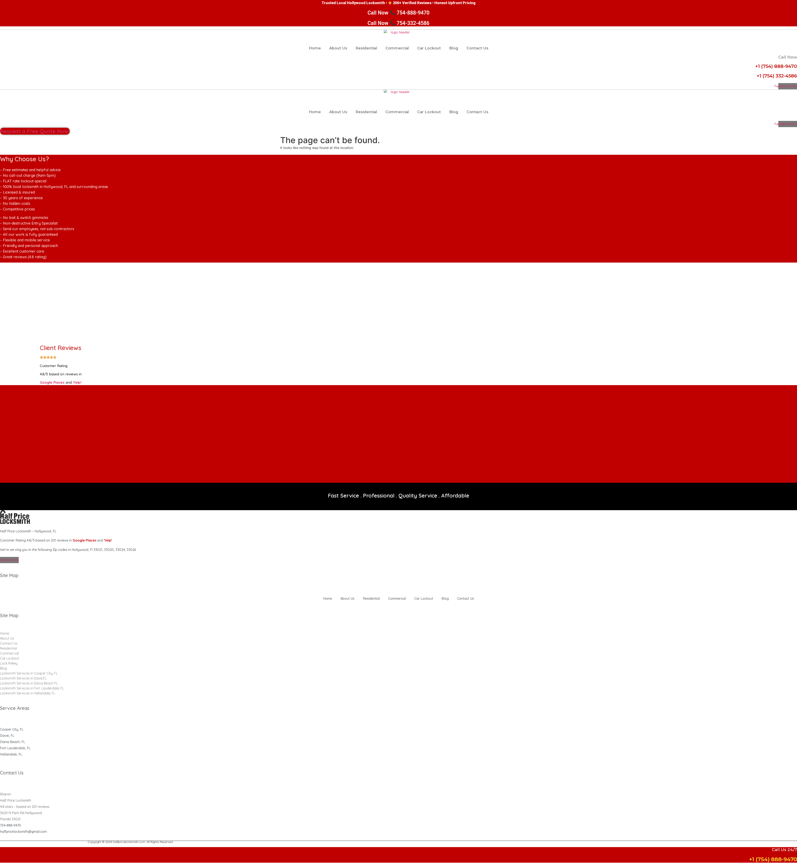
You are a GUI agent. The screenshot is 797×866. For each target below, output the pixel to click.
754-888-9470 (10, 825)
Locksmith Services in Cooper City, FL (29, 673)
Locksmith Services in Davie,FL (23, 678)
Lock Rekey (9, 663)
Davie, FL (7, 735)
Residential (366, 48)
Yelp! (77, 382)
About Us (338, 48)
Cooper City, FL (11, 729)
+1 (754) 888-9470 (776, 66)
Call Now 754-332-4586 (399, 23)
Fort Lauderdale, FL (15, 748)
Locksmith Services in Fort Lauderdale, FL (32, 688)
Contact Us (477, 48)
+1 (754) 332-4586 (777, 76)
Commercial (397, 48)
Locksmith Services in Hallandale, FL (27, 693)
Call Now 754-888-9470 (399, 13)
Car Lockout (429, 48)
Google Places (52, 382)
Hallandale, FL (11, 754)
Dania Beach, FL (12, 742)
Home (315, 48)
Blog (453, 48)
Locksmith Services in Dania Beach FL (29, 683)
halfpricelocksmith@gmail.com (23, 831)
